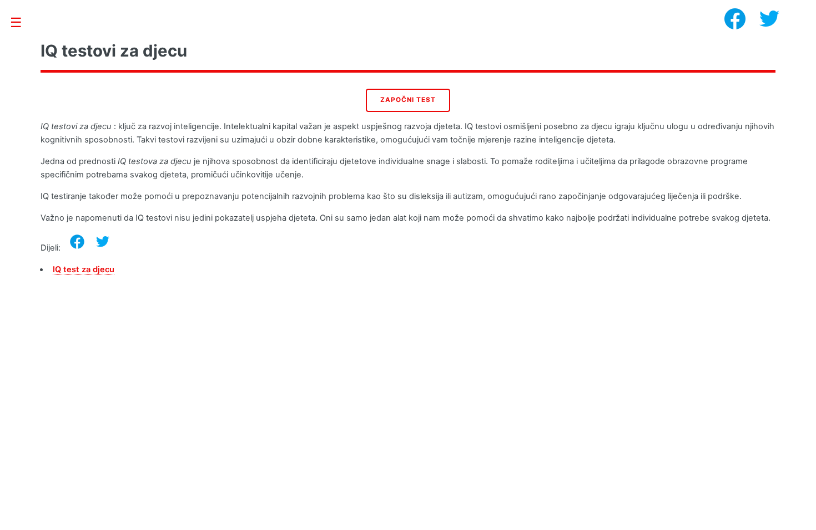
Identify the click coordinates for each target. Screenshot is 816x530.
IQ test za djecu (83, 269)
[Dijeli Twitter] (103, 242)
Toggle (22, 23)
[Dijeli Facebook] (77, 242)
